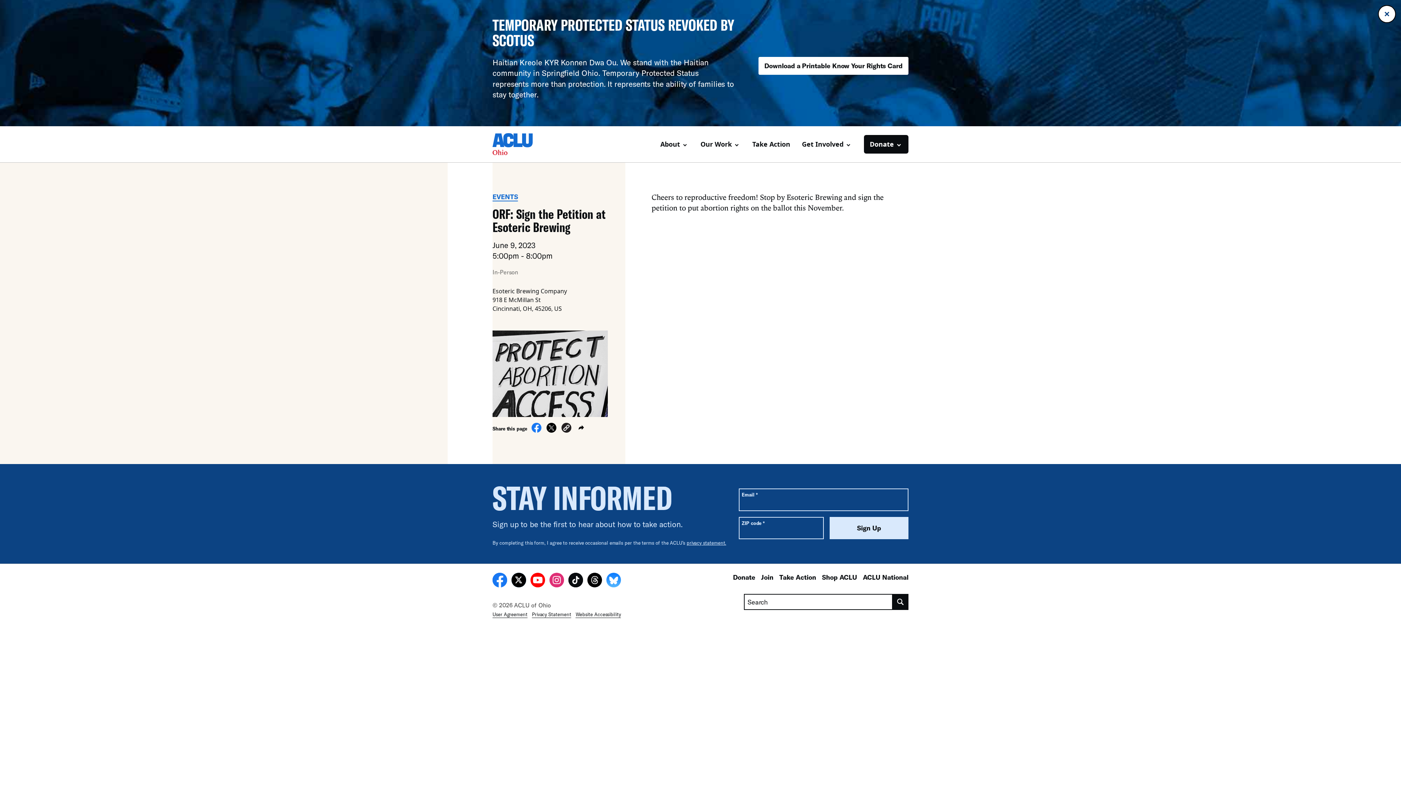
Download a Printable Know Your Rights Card (833, 66)
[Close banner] (1387, 14)
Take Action (771, 144)
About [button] (670, 144)
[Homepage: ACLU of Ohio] (518, 144)
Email (749, 494)
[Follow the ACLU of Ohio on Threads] (594, 581)
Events (505, 197)
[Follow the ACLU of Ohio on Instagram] (556, 581)
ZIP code (753, 523)
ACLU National (885, 577)
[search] (900, 602)
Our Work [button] (716, 144)
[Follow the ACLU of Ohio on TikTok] (575, 581)
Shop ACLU (839, 577)
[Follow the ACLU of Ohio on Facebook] (500, 581)
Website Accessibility (598, 614)
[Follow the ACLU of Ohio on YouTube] (537, 581)
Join (767, 577)
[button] (566, 429)
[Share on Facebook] (536, 430)
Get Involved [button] (823, 144)
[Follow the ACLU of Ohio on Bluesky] (613, 581)
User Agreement (510, 614)
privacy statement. (706, 543)
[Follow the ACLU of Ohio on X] (519, 581)
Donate (744, 577)
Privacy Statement (551, 614)
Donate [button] (882, 144)
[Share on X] (551, 430)
